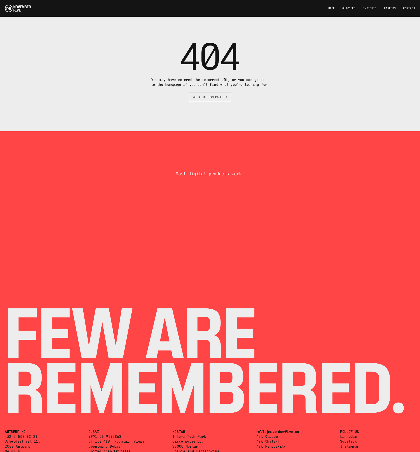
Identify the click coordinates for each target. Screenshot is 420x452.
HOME (331, 8)
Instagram (349, 446)
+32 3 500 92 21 (21, 436)
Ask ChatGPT (268, 441)
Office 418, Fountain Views (116, 441)
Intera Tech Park (189, 436)
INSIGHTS (370, 8)
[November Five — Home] (18, 8)
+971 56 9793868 (105, 436)
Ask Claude (267, 436)
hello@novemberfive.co (277, 431)
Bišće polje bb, (187, 441)
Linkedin (348, 436)
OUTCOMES (349, 8)
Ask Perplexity (271, 446)
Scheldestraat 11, (22, 441)
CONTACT (409, 8)
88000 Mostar (185, 446)
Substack (348, 441)
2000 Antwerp (17, 446)
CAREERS (390, 8)
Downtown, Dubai (105, 446)
